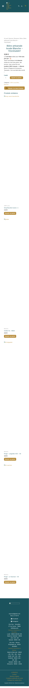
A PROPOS (14, 672)
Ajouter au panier (16, 77)
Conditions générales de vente (14, 678)
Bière (21, 38)
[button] (19, 6)
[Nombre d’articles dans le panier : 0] (25, 5)
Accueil (6, 38)
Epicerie (11, 38)
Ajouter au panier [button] (10, 213)
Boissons (16, 38)
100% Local (13, 82)
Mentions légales (14, 676)
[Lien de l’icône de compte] (21, 6)
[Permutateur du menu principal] (3, 6)
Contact (14, 674)
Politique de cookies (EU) (14, 680)
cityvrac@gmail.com (14, 613)
